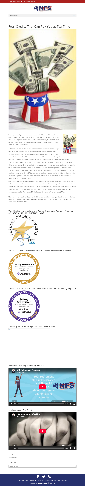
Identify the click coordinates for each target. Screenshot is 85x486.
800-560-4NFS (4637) (16, 1)
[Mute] (70, 404)
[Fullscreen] (74, 404)
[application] (42, 387)
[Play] (11, 404)
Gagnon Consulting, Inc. (46, 483)
